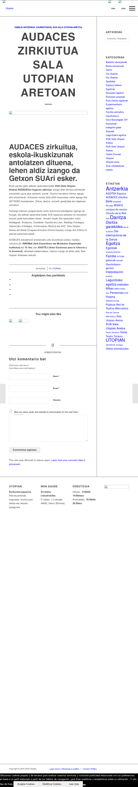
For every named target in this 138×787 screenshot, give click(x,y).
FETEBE (120, 256)
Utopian (56, 268)
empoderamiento (113, 252)
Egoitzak (110, 89)
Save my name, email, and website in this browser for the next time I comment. (46, 413)
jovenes (109, 276)
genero (110, 268)
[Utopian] (8, 8)
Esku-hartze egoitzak (117, 100)
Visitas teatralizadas (117, 348)
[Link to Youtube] (115, 768)
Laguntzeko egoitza (116, 135)
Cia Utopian (112, 73)
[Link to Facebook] (104, 768)
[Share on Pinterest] (13, 289)
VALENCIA (110, 344)
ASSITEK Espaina (116, 193)
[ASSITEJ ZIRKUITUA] (13, 323)
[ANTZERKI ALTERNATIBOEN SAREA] (23, 323)
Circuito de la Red (116, 213)
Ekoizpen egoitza (115, 92)
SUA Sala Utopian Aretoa (67, 27)
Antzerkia (117, 188)
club (107, 218)
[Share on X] (13, 284)
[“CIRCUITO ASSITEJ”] (135, 393)
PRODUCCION (112, 300)
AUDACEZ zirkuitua (117, 197)
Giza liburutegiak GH (116, 119)
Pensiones (117, 293)
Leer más (74, 784)
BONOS (118, 205)
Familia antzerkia (25, 27)
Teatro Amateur (112, 332)
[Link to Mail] (126, 768)
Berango (109, 205)
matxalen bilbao (117, 286)
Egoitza (113, 243)
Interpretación (114, 272)
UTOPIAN (115, 340)
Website (57, 400)
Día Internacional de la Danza (116, 235)
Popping (110, 296)
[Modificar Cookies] (84, 784)
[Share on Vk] (13, 294)
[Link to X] (110, 768)
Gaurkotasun (44, 27)
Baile (109, 201)
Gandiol (119, 260)
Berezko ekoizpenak (116, 62)
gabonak (111, 260)
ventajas (119, 344)
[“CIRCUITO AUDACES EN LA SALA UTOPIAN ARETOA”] (3, 393)
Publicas (110, 304)
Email (56, 388)
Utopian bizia (112, 162)
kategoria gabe (113, 127)
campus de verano (116, 209)
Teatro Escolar (113, 154)
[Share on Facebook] (13, 279)
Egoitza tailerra (113, 85)
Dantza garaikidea (114, 224)
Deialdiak (110, 81)
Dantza (118, 217)
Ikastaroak (111, 123)
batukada (117, 201)
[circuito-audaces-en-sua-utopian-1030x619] (48, 126)
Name (56, 376)
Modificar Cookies (52, 784)
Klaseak (110, 131)
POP (126, 293)
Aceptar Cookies (26, 784)
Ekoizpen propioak (115, 96)
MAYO (117, 288)
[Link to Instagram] (121, 768)
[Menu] (130, 8)
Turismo (118, 336)
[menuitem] (130, 8)
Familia (111, 256)
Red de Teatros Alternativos (117, 306)
